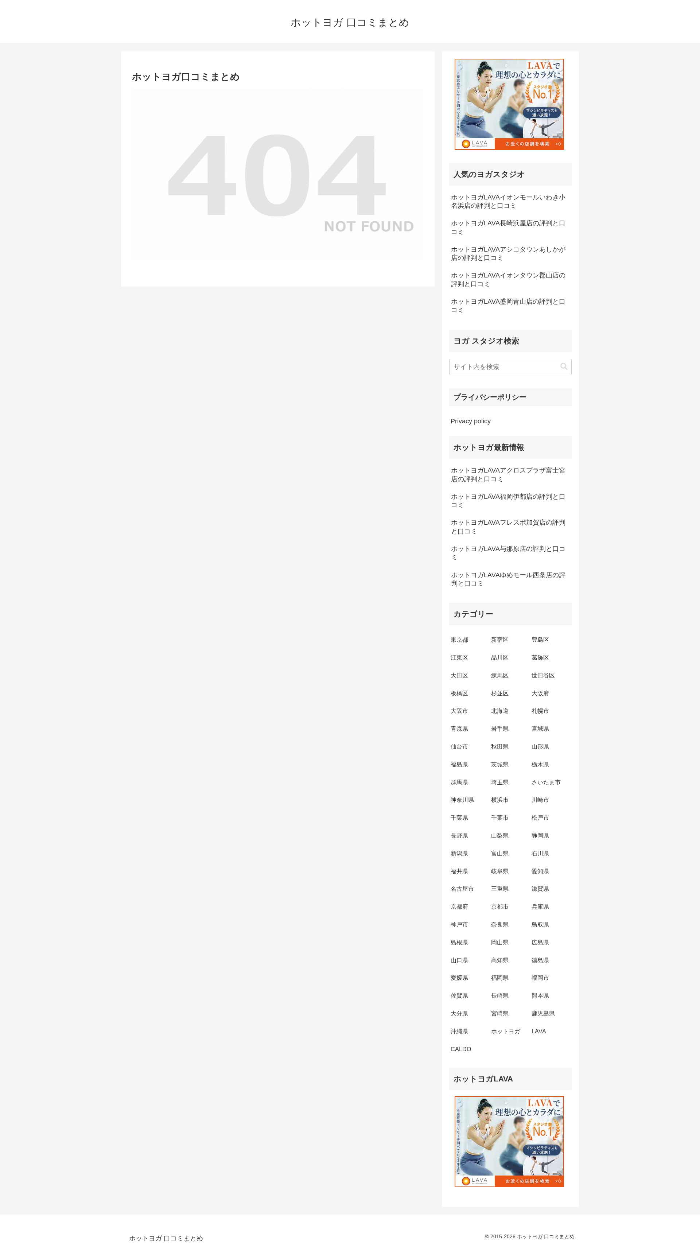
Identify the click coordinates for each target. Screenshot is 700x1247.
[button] (564, 366)
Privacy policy (471, 421)
